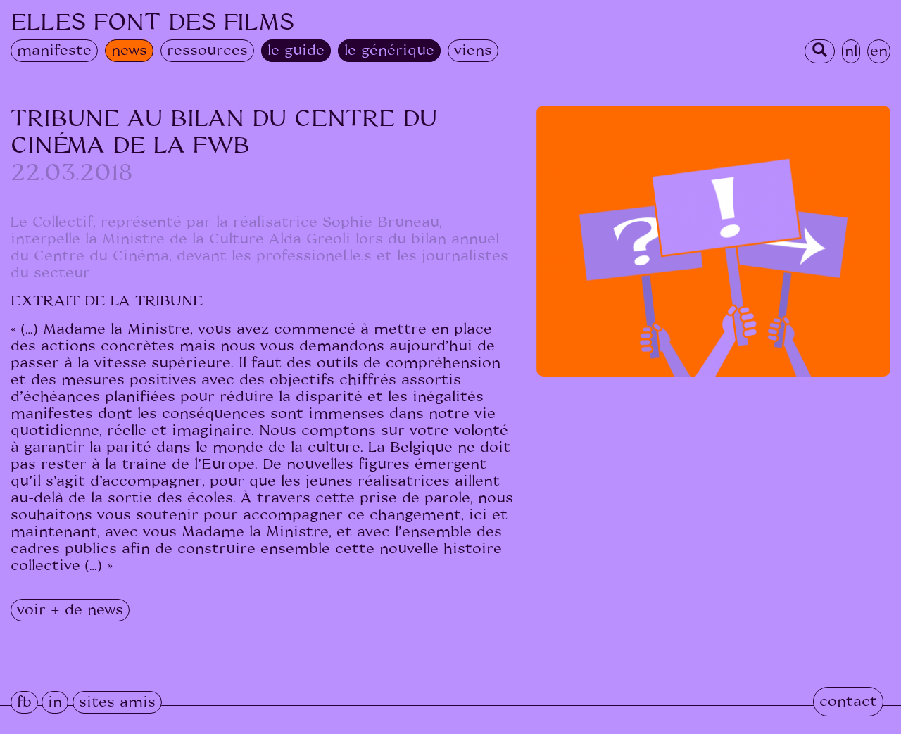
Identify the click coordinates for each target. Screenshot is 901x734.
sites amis (117, 702)
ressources (207, 51)
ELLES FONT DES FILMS (152, 22)
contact (848, 702)
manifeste (54, 51)
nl (851, 51)
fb (24, 702)
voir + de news (70, 610)
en (879, 51)
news (129, 51)
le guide (296, 51)
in (55, 702)
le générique (389, 51)
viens (473, 51)
